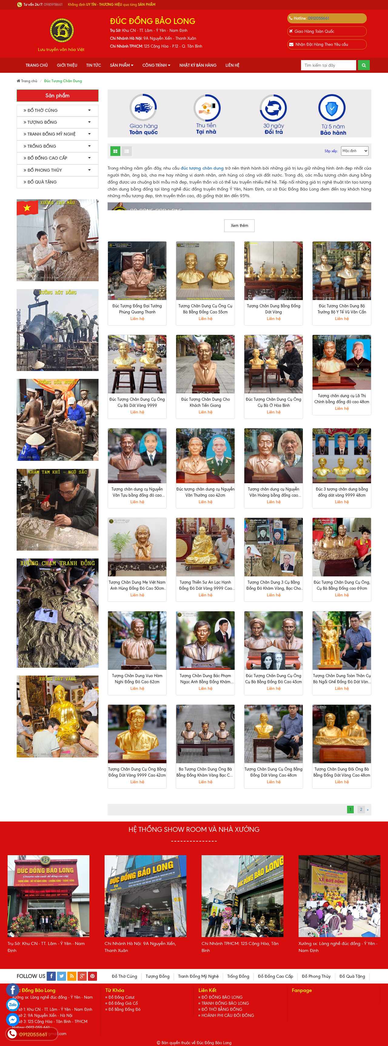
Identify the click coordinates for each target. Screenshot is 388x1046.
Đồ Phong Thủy (45, 170)
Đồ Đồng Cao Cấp (47, 158)
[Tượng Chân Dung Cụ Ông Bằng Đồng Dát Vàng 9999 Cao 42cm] (137, 734)
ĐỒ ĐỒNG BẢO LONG (222, 997)
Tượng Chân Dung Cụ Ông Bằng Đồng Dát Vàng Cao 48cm (274, 772)
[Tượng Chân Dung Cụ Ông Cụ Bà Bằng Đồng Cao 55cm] (205, 270)
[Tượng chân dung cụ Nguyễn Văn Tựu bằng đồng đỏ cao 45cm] (137, 455)
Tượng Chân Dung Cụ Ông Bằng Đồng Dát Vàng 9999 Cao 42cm (137, 772)
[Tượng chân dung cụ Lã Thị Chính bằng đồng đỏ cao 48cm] (342, 362)
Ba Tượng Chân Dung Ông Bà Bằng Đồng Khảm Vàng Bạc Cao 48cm (205, 772)
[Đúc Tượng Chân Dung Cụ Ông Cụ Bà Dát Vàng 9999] (137, 364)
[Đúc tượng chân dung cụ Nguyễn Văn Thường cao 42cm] (205, 455)
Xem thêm (239, 225)
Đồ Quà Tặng (42, 182)
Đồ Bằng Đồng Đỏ (124, 1009)
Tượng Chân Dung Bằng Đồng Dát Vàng (273, 309)
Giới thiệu (67, 65)
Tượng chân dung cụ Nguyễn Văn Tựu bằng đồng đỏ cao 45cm (137, 492)
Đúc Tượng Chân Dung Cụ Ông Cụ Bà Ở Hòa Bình (273, 402)
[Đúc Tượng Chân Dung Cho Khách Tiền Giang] (205, 364)
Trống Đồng (42, 146)
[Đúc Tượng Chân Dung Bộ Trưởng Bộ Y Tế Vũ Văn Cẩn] (342, 270)
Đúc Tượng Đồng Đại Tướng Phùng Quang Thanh (137, 309)
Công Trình (154, 65)
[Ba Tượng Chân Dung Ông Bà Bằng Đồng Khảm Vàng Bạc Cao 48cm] (205, 734)
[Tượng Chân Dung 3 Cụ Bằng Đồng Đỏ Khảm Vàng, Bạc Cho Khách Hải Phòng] (273, 547)
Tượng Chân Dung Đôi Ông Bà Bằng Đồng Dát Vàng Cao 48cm (341, 772)
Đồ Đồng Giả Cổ (123, 1003)
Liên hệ (232, 65)
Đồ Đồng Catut (121, 997)
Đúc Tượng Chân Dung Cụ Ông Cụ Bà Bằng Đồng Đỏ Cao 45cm (273, 678)
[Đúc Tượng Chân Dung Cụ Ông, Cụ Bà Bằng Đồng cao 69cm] (342, 547)
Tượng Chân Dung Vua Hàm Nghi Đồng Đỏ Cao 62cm (137, 678)
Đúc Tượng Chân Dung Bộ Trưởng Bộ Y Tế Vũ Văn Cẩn (342, 309)
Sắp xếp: (331, 151)
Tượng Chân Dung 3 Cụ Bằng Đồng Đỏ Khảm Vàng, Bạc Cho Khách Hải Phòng (273, 586)
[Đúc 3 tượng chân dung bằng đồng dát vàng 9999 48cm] (342, 455)
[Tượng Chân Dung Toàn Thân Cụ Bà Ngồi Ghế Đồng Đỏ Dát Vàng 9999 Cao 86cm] (342, 640)
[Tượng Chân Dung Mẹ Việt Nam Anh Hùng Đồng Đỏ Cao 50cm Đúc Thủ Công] (137, 547)
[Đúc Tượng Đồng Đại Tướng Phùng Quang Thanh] (137, 270)
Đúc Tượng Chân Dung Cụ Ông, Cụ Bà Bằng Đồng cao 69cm (342, 585)
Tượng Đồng (42, 122)
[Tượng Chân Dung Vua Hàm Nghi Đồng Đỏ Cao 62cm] (137, 640)
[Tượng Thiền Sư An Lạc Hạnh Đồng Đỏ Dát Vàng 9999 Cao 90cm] (205, 547)
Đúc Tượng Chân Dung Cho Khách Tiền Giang (205, 402)
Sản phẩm (120, 65)
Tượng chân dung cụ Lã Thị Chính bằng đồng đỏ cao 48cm (341, 398)
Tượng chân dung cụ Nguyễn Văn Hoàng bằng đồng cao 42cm (273, 492)
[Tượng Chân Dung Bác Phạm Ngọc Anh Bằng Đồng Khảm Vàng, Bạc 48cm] (205, 640)
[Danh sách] (115, 151)
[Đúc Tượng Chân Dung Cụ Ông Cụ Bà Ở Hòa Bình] (273, 364)
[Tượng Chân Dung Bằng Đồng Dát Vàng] (273, 270)
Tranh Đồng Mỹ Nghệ (51, 134)
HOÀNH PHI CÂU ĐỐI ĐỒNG (228, 1015)
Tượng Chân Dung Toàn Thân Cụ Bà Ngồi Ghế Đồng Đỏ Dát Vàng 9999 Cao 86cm (342, 679)
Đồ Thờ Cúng (43, 110)
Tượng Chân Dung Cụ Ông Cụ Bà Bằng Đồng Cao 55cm (205, 309)
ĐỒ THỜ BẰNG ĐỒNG (222, 1009)
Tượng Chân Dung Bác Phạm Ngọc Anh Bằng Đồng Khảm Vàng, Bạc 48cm (205, 679)
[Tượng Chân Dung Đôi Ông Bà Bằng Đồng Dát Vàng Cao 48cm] (342, 734)
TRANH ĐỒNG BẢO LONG (225, 1003)
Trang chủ (37, 65)
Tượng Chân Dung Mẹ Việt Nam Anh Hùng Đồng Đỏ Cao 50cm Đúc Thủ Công (137, 586)
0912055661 (318, 18)
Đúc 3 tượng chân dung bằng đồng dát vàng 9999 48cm (342, 492)
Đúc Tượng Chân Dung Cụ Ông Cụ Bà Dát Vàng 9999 (137, 402)
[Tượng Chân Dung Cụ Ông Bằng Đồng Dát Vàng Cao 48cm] (273, 734)
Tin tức (93, 65)
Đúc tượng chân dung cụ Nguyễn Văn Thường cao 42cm (205, 492)
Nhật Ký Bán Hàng (197, 65)
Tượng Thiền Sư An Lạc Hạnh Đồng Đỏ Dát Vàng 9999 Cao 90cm (205, 586)
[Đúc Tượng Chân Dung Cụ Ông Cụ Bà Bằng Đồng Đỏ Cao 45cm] (273, 640)
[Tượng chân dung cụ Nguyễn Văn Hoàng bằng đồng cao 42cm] (273, 455)
